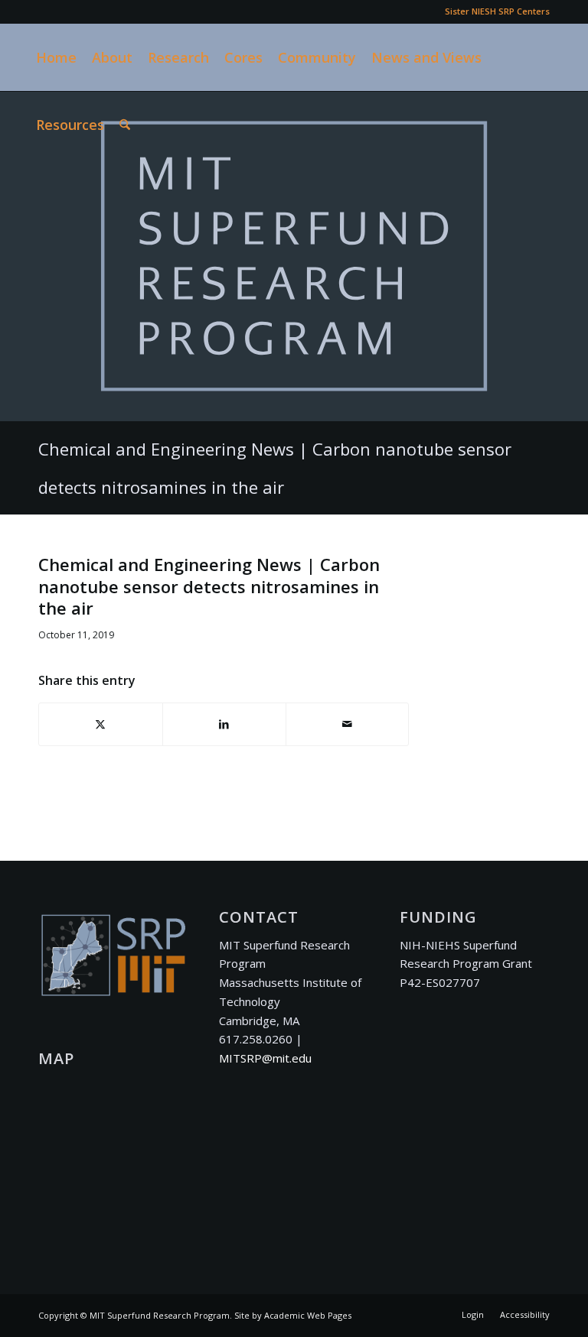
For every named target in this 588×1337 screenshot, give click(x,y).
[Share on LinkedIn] (224, 724)
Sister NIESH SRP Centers (497, 11)
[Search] (125, 124)
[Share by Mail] (347, 724)
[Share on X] (100, 724)
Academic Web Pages (307, 1315)
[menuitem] (493, 11)
